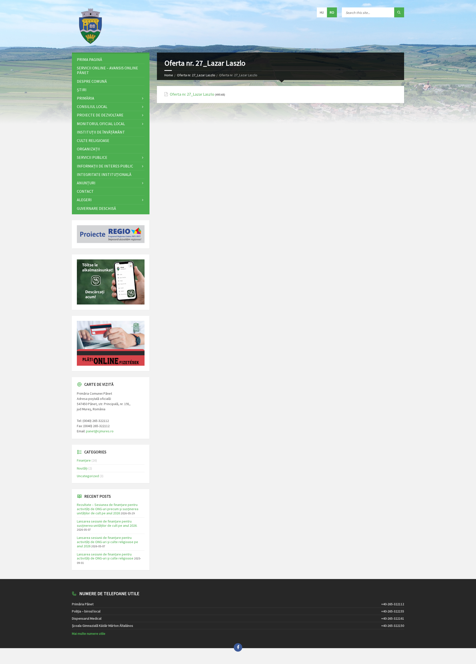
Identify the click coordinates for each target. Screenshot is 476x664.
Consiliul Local (92, 106)
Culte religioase (93, 140)
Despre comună (92, 81)
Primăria (85, 98)
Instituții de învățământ (101, 132)
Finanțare (84, 460)
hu (322, 12)
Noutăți (82, 468)
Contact (85, 191)
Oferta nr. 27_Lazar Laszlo (196, 75)
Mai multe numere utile (88, 633)
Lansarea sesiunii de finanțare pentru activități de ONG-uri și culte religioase (105, 556)
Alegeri (84, 199)
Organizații (88, 148)
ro (332, 12)
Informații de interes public (105, 166)
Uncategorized (88, 476)
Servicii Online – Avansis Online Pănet (107, 70)
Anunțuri (86, 182)
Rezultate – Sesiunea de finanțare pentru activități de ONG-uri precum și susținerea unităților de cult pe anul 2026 (107, 508)
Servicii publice (92, 157)
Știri (82, 89)
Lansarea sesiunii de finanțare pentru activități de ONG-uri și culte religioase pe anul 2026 (107, 541)
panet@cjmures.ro (100, 431)
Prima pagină (89, 59)
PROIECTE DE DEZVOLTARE (100, 114)
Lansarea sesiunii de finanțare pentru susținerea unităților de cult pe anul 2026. (107, 523)
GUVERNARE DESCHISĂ (96, 208)
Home (168, 75)
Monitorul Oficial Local (101, 123)
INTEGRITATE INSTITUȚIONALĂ (104, 174)
